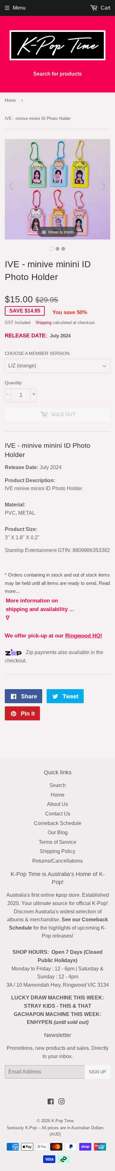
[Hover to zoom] (57, 189)
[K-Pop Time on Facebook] (50, 1102)
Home (10, 100)
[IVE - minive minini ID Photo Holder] (52, 249)
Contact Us (57, 813)
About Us (57, 804)
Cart (104, 8)
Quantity (13, 382)
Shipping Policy (57, 851)
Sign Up (97, 1072)
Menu (19, 8)
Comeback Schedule (57, 823)
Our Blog (58, 832)
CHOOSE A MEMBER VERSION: (38, 353)
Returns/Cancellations (57, 861)
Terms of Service (57, 842)
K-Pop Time (62, 1120)
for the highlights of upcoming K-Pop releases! (58, 928)
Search (58, 785)
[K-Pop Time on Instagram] (61, 1102)
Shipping (43, 322)
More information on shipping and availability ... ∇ (40, 609)
